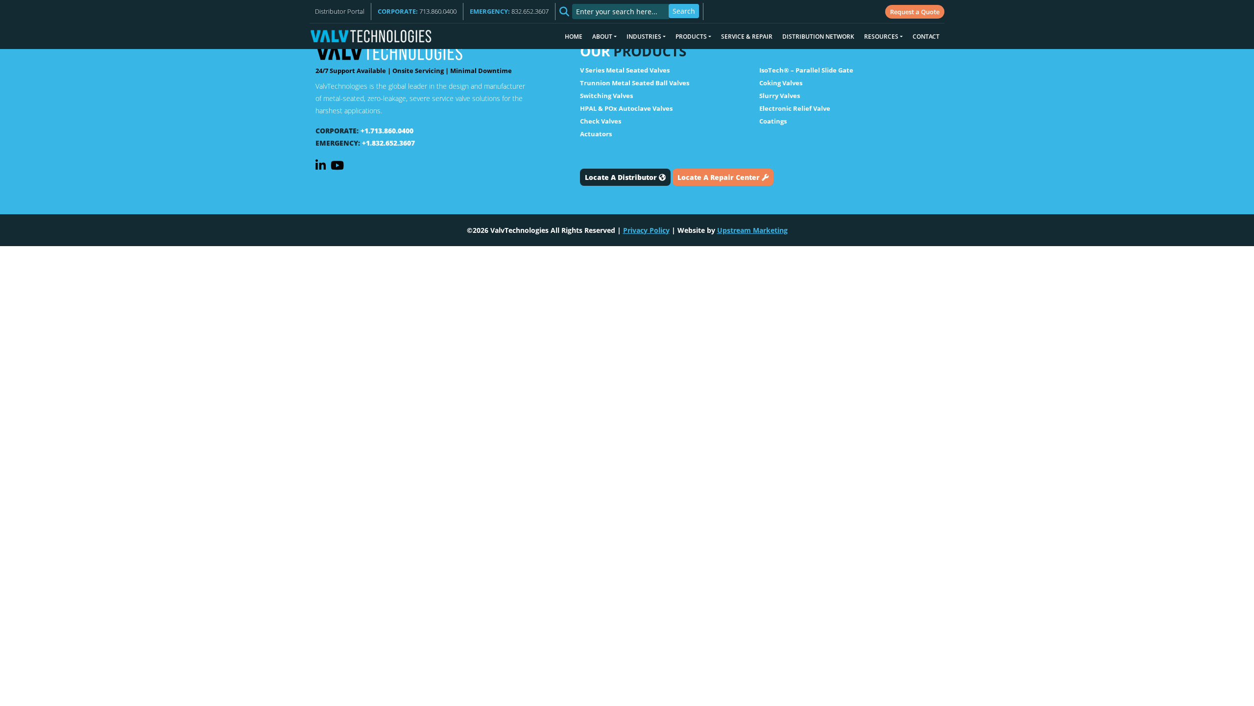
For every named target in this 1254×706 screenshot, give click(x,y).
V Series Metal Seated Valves (625, 70)
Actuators (596, 133)
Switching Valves (606, 95)
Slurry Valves (779, 95)
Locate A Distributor (622, 177)
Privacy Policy (646, 230)
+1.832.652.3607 (388, 143)
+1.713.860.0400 (387, 130)
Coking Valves (780, 82)
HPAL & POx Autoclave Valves (626, 108)
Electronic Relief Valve (794, 108)
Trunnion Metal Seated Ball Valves (634, 82)
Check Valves (600, 121)
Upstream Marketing (752, 230)
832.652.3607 (509, 11)
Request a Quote (915, 11)
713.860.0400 (417, 11)
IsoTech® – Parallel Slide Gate (806, 70)
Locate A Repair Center (719, 177)
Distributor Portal (339, 11)
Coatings (773, 121)
